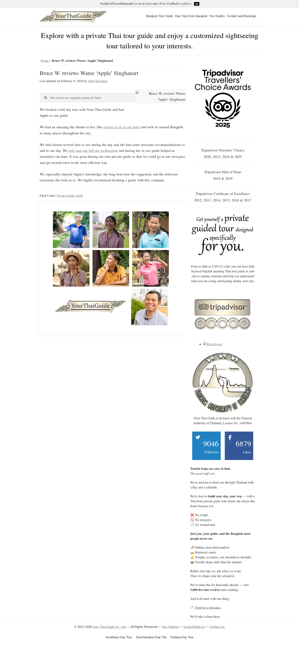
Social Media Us (194, 627)
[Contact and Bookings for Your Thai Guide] (222, 215)
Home (45, 60)
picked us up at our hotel (121, 126)
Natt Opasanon (97, 81)
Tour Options (170, 627)
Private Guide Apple (70, 195)
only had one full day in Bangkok (93, 150)
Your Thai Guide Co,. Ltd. (109, 627)
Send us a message (207, 607)
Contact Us (217, 627)
